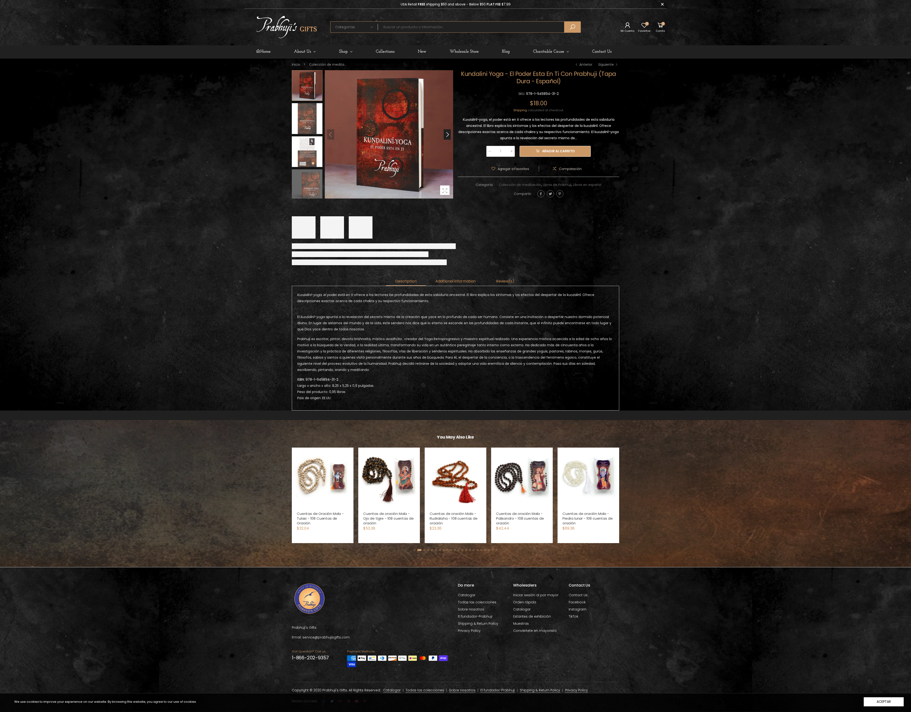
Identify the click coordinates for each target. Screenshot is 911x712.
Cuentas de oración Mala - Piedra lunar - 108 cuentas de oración (521, 518)
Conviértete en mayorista (535, 630)
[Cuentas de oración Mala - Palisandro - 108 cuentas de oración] (455, 478)
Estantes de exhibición (532, 616)
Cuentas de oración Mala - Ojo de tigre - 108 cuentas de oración (322, 518)
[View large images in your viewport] (445, 190)
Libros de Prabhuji (557, 184)
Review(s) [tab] (505, 281)
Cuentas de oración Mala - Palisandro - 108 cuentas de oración (454, 518)
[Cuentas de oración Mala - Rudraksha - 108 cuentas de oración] (389, 478)
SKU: (522, 93)
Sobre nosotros (471, 609)
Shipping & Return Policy (478, 623)
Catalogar (466, 595)
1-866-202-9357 (310, 657)
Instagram (577, 609)
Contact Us (578, 595)
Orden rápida (524, 602)
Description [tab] (405, 281)
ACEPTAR (884, 701)
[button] (447, 134)
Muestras (521, 623)
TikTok (573, 616)
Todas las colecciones (477, 602)
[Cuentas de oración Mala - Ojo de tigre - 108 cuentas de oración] (322, 478)
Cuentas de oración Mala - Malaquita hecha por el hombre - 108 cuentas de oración (585, 520)
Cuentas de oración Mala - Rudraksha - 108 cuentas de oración (387, 518)
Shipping (520, 110)
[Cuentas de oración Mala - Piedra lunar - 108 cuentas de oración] (522, 478)
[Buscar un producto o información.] (572, 27)
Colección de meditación (520, 184)
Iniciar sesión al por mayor (535, 595)
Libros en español (587, 184)
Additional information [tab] (455, 281)
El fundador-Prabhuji (475, 616)
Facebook (577, 602)
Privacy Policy (469, 630)
